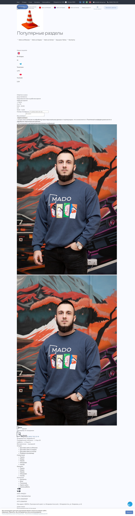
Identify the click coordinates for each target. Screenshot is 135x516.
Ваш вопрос (21, 116)
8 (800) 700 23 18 (113, 2)
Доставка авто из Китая (28, 451)
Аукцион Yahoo (61, 40)
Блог (18, 2)
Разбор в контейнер (27, 453)
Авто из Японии (46, 7)
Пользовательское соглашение (26, 508)
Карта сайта (24, 485)
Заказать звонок (111, 7)
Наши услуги (86, 7)
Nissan (22, 459)
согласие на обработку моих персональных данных (44, 119)
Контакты (37, 2)
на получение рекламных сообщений (41, 123)
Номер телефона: (23, 112)
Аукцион (20, 466)
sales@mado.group (100, 2)
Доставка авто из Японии (29, 448)
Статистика (21, 455)
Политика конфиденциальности (36, 514)
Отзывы (24, 2)
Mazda (22, 461)
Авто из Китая (75, 7)
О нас (30, 2)
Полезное (23, 483)
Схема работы (46, 2)
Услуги (19, 446)
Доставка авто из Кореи (28, 449)
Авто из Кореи (61, 7)
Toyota (22, 457)
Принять (129, 512)
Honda (22, 464)
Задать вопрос (22, 118)
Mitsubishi (23, 462)
